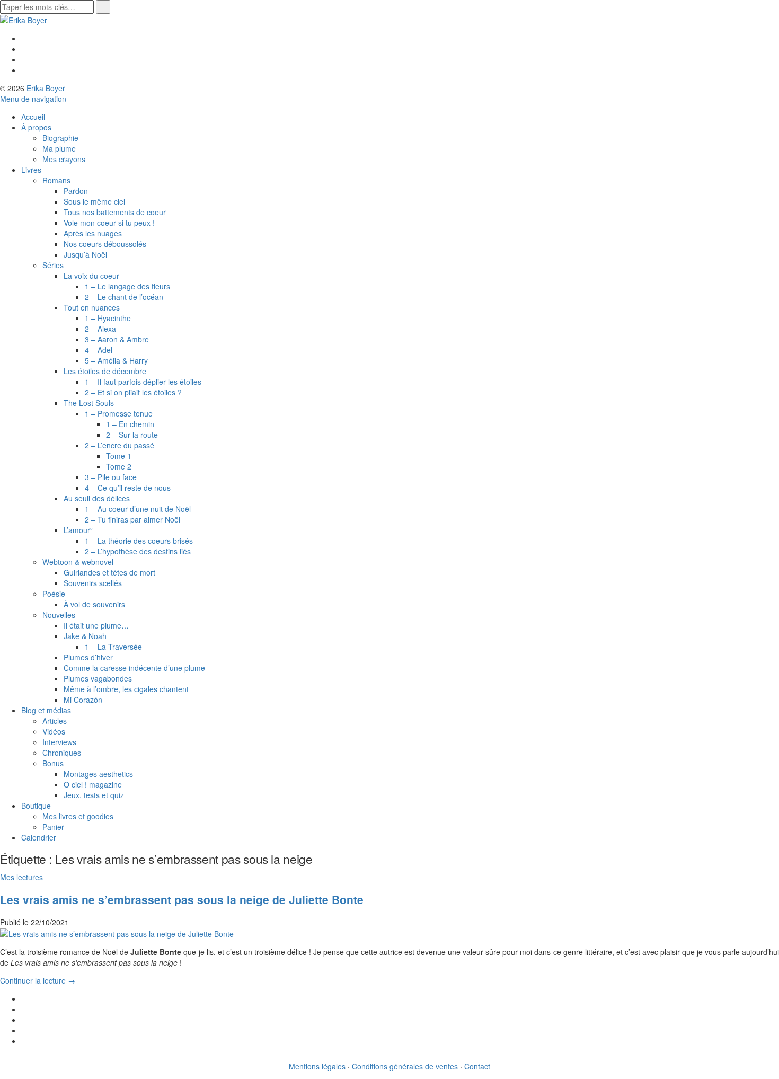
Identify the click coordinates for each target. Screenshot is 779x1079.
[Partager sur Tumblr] (24, 1041)
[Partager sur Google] (24, 1019)
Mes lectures (21, 877)
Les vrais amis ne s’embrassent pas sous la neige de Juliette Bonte (182, 899)
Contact (477, 1066)
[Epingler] (24, 1030)
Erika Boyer (45, 88)
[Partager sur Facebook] (24, 998)
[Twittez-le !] (24, 1009)
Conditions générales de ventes (405, 1066)
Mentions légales (317, 1066)
